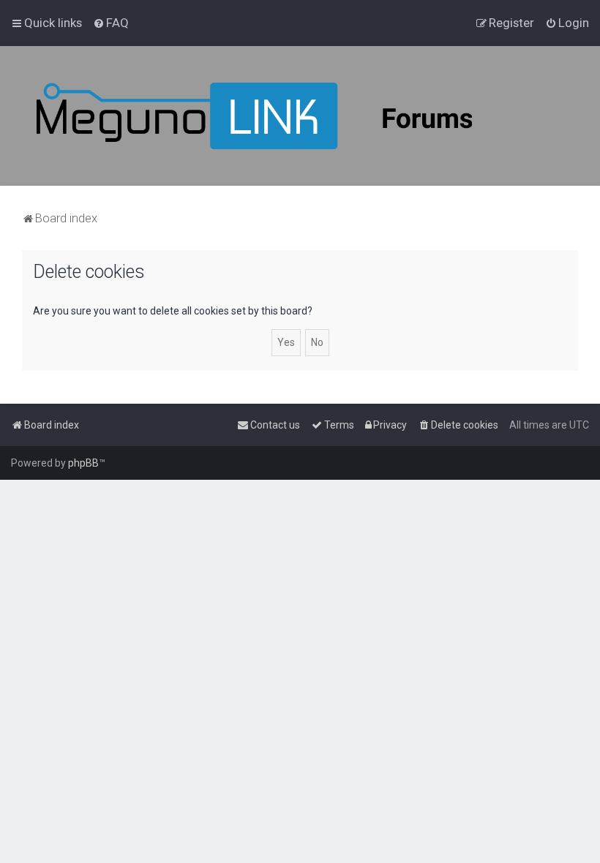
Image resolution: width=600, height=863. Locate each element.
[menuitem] (111, 22)
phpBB (83, 463)
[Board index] (293, 116)
